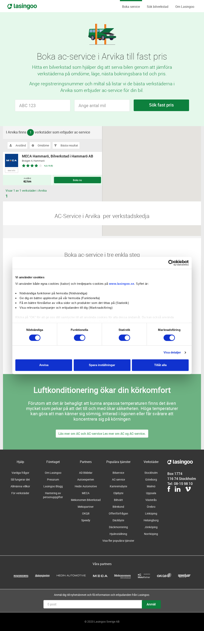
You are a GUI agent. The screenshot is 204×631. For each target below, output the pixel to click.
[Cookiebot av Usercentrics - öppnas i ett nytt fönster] (171, 263)
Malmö (151, 486)
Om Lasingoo (184, 6)
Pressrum (53, 479)
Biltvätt (118, 500)
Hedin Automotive (86, 486)
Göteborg (151, 479)
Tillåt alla (160, 365)
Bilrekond (118, 507)
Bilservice (118, 473)
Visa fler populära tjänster (118, 540)
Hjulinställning (118, 534)
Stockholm (151, 473)
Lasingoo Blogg (53, 486)
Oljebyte (118, 493)
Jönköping (151, 527)
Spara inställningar (102, 365)
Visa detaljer (172, 352)
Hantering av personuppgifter (53, 495)
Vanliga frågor (20, 473)
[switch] (79, 337)
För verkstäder (20, 493)
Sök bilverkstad (157, 6)
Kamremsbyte (118, 486)
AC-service (118, 479)
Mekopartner (86, 507)
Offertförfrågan (118, 513)
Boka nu (77, 180)
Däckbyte (118, 520)
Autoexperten (85, 479)
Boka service (131, 6)
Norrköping (151, 534)
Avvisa (43, 365)
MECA (85, 493)
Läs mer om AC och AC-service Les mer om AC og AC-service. (102, 433)
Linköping (151, 513)
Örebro (151, 507)
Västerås (151, 500)
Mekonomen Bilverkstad (86, 500)
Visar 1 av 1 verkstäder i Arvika (26, 190)
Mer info (11, 170)
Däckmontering (118, 527)
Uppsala (151, 493)
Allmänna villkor (20, 486)
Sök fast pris (161, 105)
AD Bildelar (85, 473)
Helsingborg (151, 520)
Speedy (85, 520)
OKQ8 (85, 513)
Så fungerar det (20, 479)
